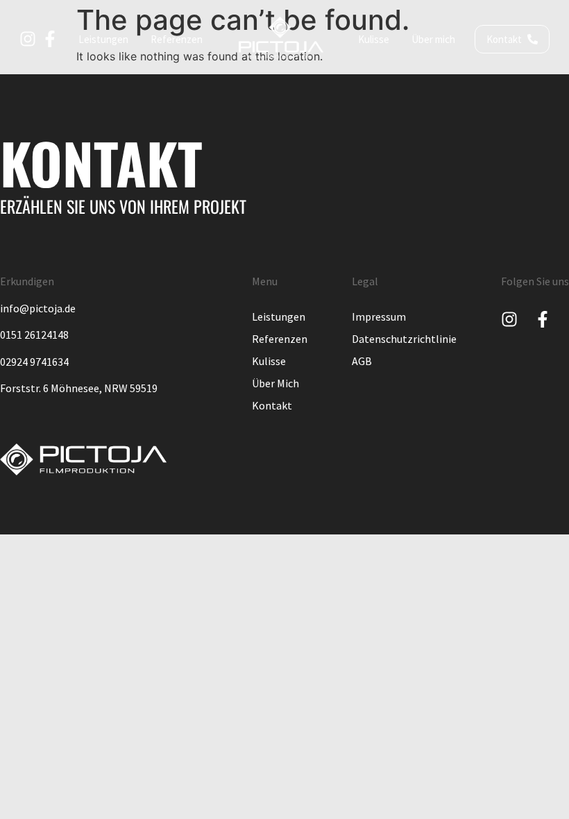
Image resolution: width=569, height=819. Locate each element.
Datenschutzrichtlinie (404, 339)
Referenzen (279, 339)
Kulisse (269, 361)
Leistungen (278, 316)
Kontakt (272, 405)
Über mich (275, 383)
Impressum (379, 316)
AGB (362, 361)
